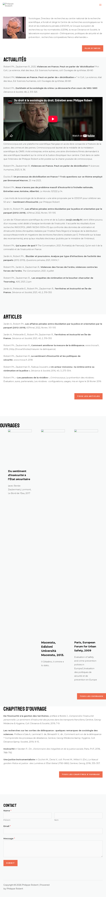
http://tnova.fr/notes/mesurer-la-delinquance (32, 349)
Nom (56, 820)
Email (7, 826)
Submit (10, 863)
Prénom (6, 820)
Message (9, 838)
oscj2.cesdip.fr (74, 220)
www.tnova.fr (92, 345)
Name (7, 810)
